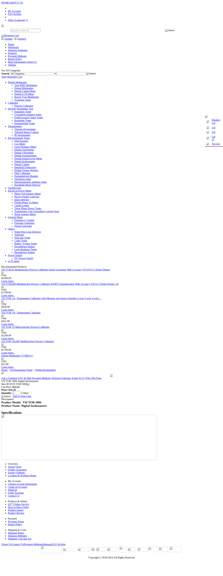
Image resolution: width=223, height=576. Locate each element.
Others (11, 229)
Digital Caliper (22, 164)
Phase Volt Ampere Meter (27, 193)
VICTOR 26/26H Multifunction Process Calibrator (27, 341)
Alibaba (12, 65)
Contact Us (13, 495)
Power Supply (15, 255)
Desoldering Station (24, 246)
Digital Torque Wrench (26, 170)
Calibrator (13, 102)
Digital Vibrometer (24, 152)
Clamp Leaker (21, 205)
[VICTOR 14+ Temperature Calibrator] (2, 316)
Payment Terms (16, 521)
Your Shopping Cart (11, 76)
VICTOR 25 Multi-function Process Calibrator (25, 327)
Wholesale (13, 47)
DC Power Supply (23, 258)
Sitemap (47, 544)
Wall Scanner (21, 141)
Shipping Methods (17, 535)
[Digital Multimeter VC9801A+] (2, 359)
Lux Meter (19, 144)
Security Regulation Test (20, 108)
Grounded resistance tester (27, 114)
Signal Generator (23, 226)
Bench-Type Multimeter (26, 97)
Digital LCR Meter (24, 94)
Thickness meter (22, 179)
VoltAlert (19, 234)
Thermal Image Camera (26, 132)
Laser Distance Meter (25, 146)
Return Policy (15, 59)
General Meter (15, 217)
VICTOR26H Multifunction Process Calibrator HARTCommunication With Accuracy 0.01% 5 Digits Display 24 (59, 284)
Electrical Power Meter (20, 190)
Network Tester (22, 237)
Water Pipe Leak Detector (27, 231)
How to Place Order (18, 507)
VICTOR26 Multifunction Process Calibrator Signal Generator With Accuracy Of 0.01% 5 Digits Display (55, 269)
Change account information (22, 484)
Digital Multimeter (17, 82)
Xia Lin (216, 143)
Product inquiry (16, 510)
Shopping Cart (11, 35)
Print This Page (93, 378)
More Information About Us (22, 62)
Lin (213, 127)
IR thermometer (22, 135)
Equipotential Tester (24, 123)
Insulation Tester (22, 111)
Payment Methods (17, 56)
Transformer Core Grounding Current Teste (36, 211)
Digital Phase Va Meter (26, 202)
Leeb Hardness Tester (25, 249)
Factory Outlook (16, 472)
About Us (6, 544)
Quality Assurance (17, 469)
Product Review (16, 513)
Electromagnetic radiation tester (30, 182)
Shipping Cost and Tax (20, 538)
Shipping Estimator (18, 50)
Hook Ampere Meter (25, 214)
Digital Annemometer (25, 155)
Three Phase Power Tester (27, 208)
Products (12, 53)
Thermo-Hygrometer (25, 129)
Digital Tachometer (24, 149)
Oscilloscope (14, 188)
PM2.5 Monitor (22, 173)
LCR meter (13, 261)
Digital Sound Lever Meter (28, 158)
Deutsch (22, 38)
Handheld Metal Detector (27, 185)
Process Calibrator (23, 105)
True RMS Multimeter (25, 85)
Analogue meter (22, 100)
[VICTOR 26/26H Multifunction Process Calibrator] (2, 344)
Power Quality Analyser (26, 196)
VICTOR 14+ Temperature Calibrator (20, 312)
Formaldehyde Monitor (26, 176)
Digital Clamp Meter (25, 91)
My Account (14, 11)
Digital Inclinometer (24, 161)
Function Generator (24, 223)
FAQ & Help (14, 14)
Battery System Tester (25, 243)
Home (11, 44)
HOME (5, 2)
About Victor (14, 466)
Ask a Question (9, 378)
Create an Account (17, 487)
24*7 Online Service (18, 504)
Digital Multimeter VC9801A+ (17, 355)
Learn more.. (8, 281)
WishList (12, 490)
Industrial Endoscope (25, 167)
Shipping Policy (16, 533)
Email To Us (78, 378)
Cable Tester (20, 240)
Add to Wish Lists (22, 396)
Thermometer (15, 126)
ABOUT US (16, 2)
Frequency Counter (24, 220)
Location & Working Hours (22, 475)
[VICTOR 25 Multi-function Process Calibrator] (2, 330)
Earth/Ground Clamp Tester (28, 117)
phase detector (21, 199)
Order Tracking (16, 492)
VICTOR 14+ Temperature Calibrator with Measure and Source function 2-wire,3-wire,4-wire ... (51, 298)
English (8, 38)
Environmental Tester (19, 138)
